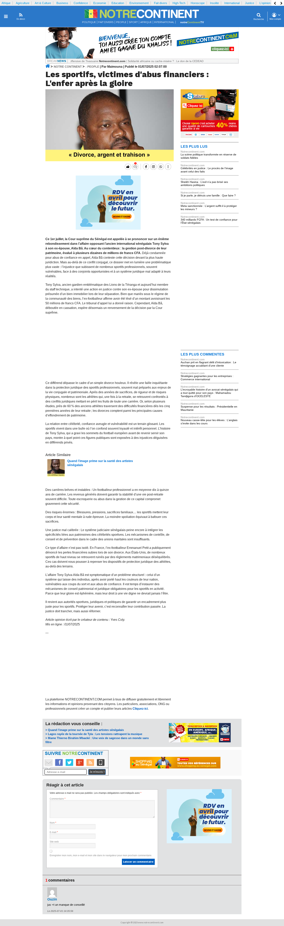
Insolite (214, 3)
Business (62, 3)
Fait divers (160, 3)
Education (117, 3)
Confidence (81, 3)
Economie (99, 3)
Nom (53, 822)
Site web (54, 841)
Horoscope (198, 3)
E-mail (54, 832)
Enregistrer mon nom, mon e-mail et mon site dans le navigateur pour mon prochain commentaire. (101, 855)
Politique (89, 22)
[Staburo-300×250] (210, 136)
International (232, 3)
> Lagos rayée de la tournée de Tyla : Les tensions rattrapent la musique (93, 734)
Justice (249, 3)
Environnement (139, 3)
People (121, 22)
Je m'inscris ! (97, 771)
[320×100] (200, 741)
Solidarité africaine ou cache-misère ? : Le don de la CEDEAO (149, 61)
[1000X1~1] (142, 57)
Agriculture (22, 3)
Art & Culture (43, 3)
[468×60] (175, 767)
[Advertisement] (108, 348)
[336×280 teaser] (108, 228)
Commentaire (57, 798)
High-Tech (179, 3)
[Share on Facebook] (145, 167)
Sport (133, 22)
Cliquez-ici (140, 708)
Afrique (6, 3)
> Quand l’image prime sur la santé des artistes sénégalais (84, 730)
